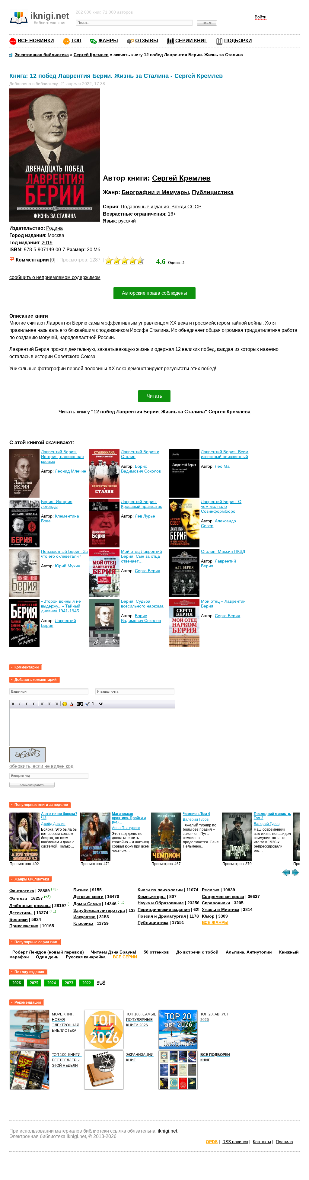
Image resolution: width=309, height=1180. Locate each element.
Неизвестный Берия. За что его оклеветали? (64, 554)
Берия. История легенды (56, 504)
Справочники (216, 902)
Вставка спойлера (100, 704)
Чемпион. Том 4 (196, 814)
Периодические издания (164, 909)
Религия (210, 889)
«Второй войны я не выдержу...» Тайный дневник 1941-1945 (61, 606)
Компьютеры (152, 896)
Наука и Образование (161, 902)
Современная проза (223, 896)
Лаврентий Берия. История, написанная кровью (62, 456)
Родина (54, 228)
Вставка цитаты (87, 704)
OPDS (212, 1141)
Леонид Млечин (70, 471)
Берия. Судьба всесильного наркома (142, 603)
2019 (47, 242)
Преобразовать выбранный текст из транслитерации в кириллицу (94, 704)
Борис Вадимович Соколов (141, 468)
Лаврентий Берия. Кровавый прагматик (141, 504)
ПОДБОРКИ (238, 40)
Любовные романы (30, 905)
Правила (284, 1141)
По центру (49, 704)
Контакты (262, 1141)
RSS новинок (235, 1141)
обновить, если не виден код (41, 766)
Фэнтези (18, 898)
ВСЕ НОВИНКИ (36, 40)
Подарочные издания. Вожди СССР (161, 206)
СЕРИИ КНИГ (191, 40)
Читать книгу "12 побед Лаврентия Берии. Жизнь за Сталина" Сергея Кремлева (154, 411)
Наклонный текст (20, 704)
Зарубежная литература (99, 910)
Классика (83, 923)
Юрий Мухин (67, 565)
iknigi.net (167, 1131)
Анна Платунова (126, 828)
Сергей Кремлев (181, 178)
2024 (51, 982)
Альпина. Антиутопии (249, 952)
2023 (69, 982)
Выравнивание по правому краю (56, 704)
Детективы (21, 912)
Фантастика (21, 890)
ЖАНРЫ (108, 40)
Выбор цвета (71, 704)
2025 (34, 982)
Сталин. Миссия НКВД (223, 551)
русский (127, 220)
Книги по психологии (160, 889)
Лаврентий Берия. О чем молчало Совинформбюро (221, 506)
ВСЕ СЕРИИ (125, 956)
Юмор (208, 916)
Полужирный (13, 704)
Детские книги (88, 896)
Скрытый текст (80, 704)
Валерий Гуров (196, 819)
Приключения (23, 925)
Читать (154, 396)
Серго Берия (147, 570)
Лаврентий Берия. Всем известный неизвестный (224, 454)
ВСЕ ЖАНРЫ (215, 922)
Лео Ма (222, 466)
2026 (16, 982)
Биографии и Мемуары (155, 192)
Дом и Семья (87, 903)
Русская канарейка (86, 956)
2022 (86, 982)
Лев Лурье (145, 516)
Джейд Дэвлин (53, 824)
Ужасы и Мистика (220, 909)
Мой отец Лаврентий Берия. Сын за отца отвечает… (141, 556)
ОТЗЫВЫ (146, 40)
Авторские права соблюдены (154, 293)
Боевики (18, 919)
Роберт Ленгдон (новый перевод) (48, 952)
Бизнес (80, 889)
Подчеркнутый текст (27, 704)
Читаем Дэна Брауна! (113, 952)
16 (170, 213)
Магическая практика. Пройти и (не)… (129, 818)
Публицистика (213, 192)
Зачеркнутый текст (33, 704)
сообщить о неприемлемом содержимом (54, 277)
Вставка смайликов (64, 704)
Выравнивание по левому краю (42, 704)
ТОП (76, 40)
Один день (47, 956)
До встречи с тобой (197, 952)
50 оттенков (156, 952)
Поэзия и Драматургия (162, 916)
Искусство (84, 916)
